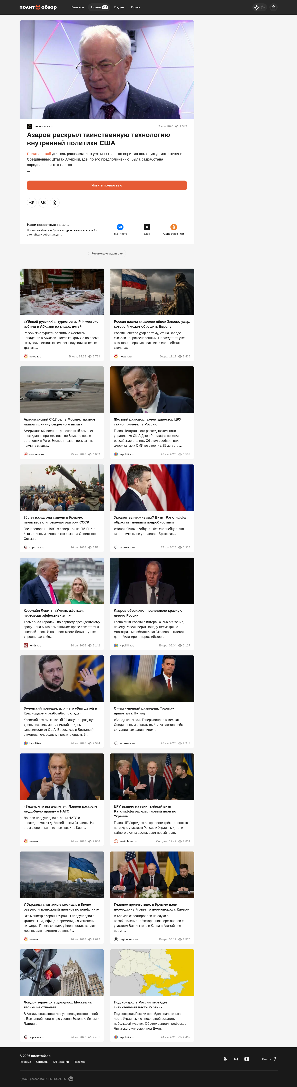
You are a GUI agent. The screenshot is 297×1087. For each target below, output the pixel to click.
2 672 (96, 939)
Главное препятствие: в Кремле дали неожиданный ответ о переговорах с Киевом (151, 906)
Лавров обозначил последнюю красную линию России (148, 612)
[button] (32, 203)
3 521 (96, 547)
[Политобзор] (38, 7)
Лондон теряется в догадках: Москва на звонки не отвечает (57, 1004)
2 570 (186, 939)
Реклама (25, 1061)
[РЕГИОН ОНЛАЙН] (25, 356)
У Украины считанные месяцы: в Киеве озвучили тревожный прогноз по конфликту (61, 906)
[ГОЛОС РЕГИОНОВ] (116, 939)
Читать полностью (106, 185)
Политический (39, 154)
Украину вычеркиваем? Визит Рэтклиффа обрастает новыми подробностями (150, 520)
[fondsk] (25, 645)
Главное (77, 7)
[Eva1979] (29, 126)
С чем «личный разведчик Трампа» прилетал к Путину (144, 710)
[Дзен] (246, 1059)
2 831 (186, 841)
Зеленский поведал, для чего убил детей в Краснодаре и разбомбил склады (60, 710)
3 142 (96, 645)
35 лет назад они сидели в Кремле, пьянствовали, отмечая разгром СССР (56, 520)
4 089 (96, 454)
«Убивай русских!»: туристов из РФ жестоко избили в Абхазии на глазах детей (61, 323)
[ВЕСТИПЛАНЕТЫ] (116, 841)
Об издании (61, 1061)
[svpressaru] (25, 547)
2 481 (96, 1037)
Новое (99, 7)
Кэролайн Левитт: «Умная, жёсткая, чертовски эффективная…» (54, 612)
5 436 (186, 356)
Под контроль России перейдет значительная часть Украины (140, 1004)
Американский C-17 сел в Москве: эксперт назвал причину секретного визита (59, 421)
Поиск (135, 7)
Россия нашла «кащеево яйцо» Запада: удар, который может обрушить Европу (152, 323)
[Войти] (273, 7)
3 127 (186, 645)
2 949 (186, 743)
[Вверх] (270, 1059)
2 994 (96, 743)
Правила (79, 1061)
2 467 (186, 1037)
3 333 (186, 547)
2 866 (96, 841)
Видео (119, 7)
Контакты (42, 1061)
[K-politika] (116, 454)
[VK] (236, 1059)
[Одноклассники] (225, 1059)
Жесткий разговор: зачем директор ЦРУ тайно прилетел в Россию (147, 421)
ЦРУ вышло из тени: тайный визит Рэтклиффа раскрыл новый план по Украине (145, 811)
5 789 (96, 356)
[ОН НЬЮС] (25, 454)
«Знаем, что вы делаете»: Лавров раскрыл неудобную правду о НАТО (60, 809)
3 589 (186, 454)
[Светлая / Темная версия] (259, 7)
